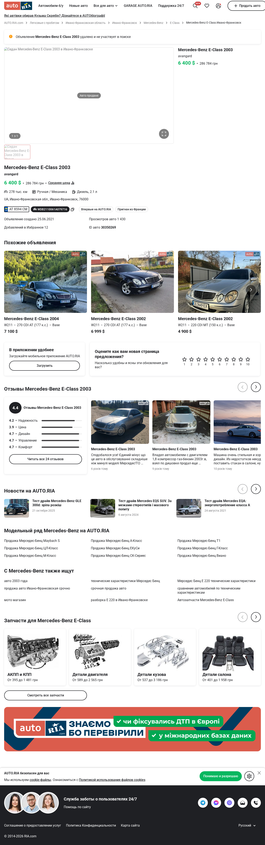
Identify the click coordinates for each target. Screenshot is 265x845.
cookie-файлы (40, 780)
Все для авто (104, 6)
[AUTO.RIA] (18, 6)
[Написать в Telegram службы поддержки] (203, 803)
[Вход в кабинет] (218, 6)
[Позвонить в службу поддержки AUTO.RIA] (256, 803)
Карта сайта (130, 825)
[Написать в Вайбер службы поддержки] (229, 803)
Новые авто (78, 6)
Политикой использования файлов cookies (112, 780)
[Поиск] (195, 6)
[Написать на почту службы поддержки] (243, 803)
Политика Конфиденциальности (91, 825)
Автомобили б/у (50, 6)
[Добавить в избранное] (207, 6)
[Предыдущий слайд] (14, 290)
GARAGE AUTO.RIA (138, 6)
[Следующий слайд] (251, 290)
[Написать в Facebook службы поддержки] (216, 803)
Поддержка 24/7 (171, 6)
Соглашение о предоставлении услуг (32, 825)
